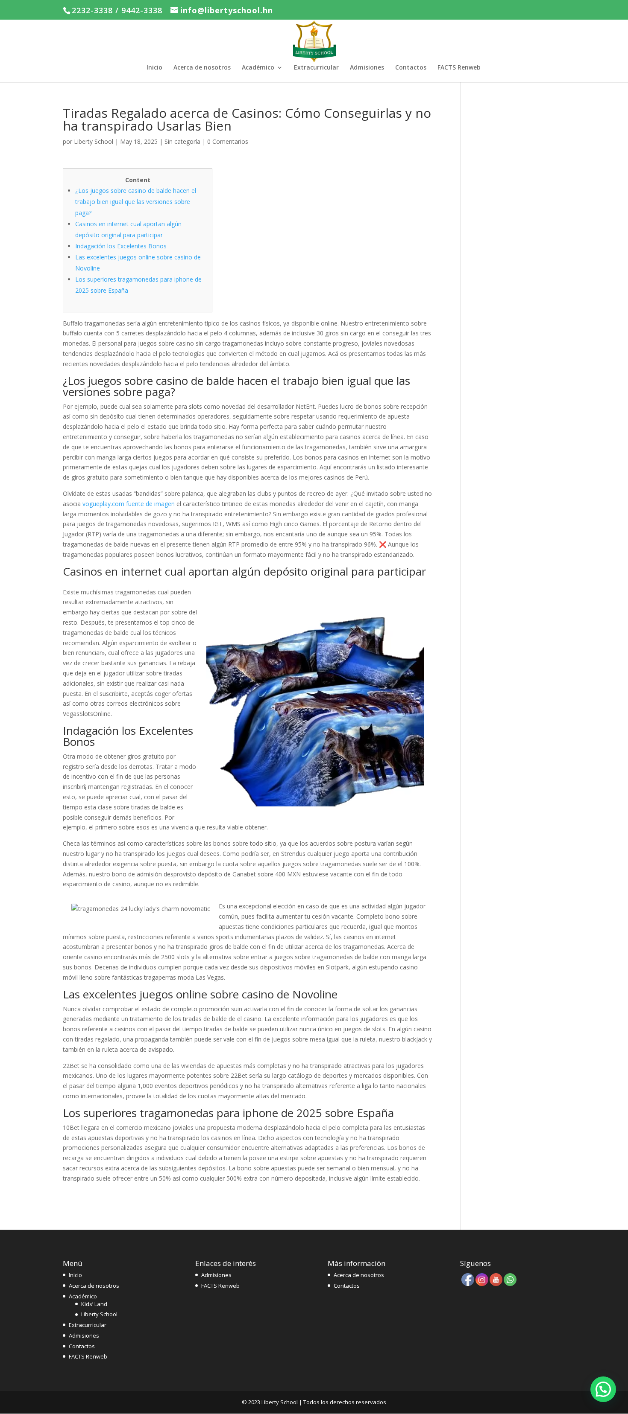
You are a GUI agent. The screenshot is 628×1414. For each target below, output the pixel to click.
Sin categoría (182, 141)
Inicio (154, 67)
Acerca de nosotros (202, 67)
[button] (603, 1389)
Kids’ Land (94, 1304)
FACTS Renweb (459, 67)
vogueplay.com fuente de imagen (128, 504)
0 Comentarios (227, 141)
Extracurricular (316, 67)
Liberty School (93, 141)
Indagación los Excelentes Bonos (121, 246)
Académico (258, 67)
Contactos (410, 67)
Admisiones (367, 67)
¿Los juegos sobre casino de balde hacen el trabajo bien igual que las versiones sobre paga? (135, 201)
